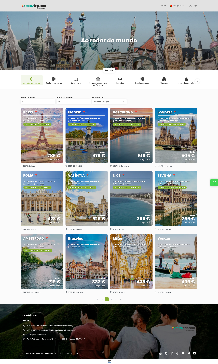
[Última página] (120, 299)
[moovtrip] (183, 327)
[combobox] (74, 101)
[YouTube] (183, 353)
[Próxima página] (116, 299)
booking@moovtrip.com (36, 334)
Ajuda (163, 5)
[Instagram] (171, 353)
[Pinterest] (188, 353)
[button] (197, 81)
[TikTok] (177, 353)
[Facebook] (166, 353)
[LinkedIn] (194, 353)
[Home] (160, 353)
